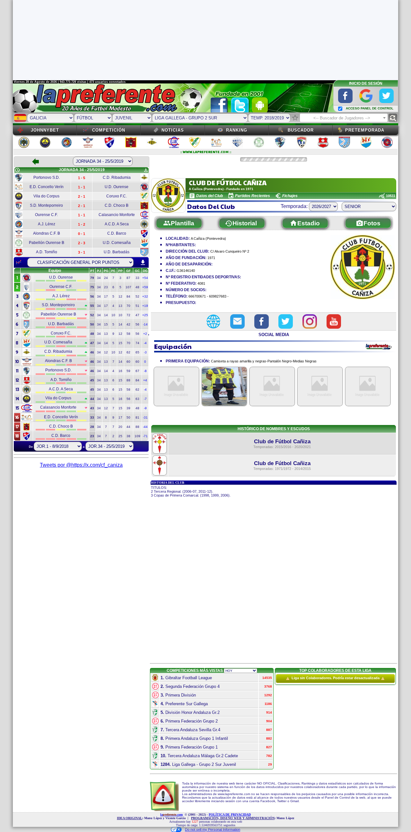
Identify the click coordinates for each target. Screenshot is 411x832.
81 (137, 417)
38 (128, 436)
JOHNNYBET (45, 130)
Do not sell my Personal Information (212, 829)
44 (128, 427)
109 (137, 436)
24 (106, 278)
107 (128, 287)
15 (106, 324)
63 (137, 399)
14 (106, 315)
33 (137, 278)
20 (120, 427)
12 (120, 296)
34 (99, 278)
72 (128, 315)
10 (113, 315)
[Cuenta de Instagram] (309, 321)
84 (128, 296)
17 (106, 296)
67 (137, 371)
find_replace (393, 118)
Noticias (173, 130)
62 (128, 352)
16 (120, 371)
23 (106, 287)
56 (137, 324)
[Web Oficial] (213, 321)
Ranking (236, 130)
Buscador (301, 130)
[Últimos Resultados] (18, 262)
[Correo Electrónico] (237, 321)
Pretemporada (364, 130)
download (142, 262)
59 (128, 371)
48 (137, 287)
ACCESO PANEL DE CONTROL (369, 108)
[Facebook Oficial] (261, 321)
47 (137, 315)
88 (128, 380)
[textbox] (344, 118)
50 (128, 417)
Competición (108, 130)
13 (120, 306)
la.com (171, 814)
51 (137, 306)
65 (137, 352)
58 (128, 333)
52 (137, 296)
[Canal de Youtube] (334, 321)
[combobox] (344, 117)
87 (128, 278)
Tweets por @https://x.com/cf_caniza (81, 465)
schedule (17, 170)
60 (128, 361)
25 (120, 436)
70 (128, 306)
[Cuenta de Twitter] (285, 321)
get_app (145, 170)
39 (128, 408)
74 (137, 343)
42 (128, 324)
